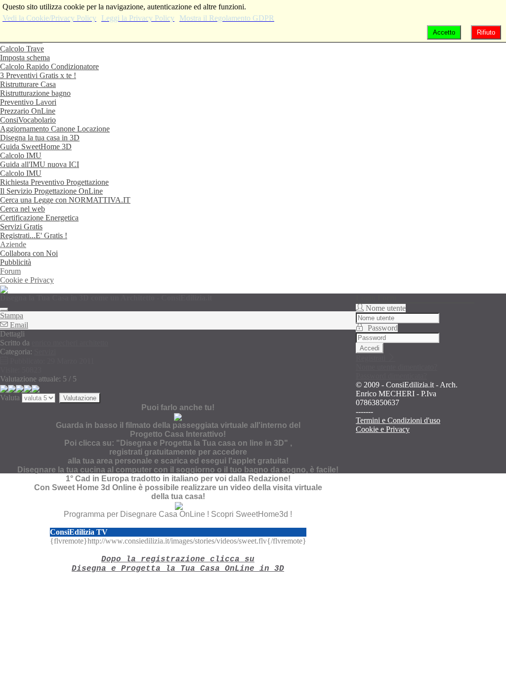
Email (18, 325)
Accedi (370, 348)
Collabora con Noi (29, 253)
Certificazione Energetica (39, 217)
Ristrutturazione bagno (35, 93)
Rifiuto (486, 32)
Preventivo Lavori (28, 102)
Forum (10, 271)
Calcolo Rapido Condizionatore (49, 66)
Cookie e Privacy (27, 280)
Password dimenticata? (391, 376)
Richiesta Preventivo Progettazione (54, 182)
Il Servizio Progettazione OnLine (51, 191)
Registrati (371, 358)
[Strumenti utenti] (4, 309)
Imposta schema (25, 57)
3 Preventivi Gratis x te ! (38, 75)
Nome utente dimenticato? (396, 367)
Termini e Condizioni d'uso (398, 420)
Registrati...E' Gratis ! (33, 235)
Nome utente (386, 308)
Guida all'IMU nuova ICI (39, 164)
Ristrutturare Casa (28, 84)
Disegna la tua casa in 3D (40, 137)
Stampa (11, 315)
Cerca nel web (22, 209)
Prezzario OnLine (27, 111)
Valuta (10, 397)
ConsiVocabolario (28, 120)
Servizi (45, 351)
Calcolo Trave (22, 48)
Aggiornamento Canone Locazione (55, 129)
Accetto (444, 32)
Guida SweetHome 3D (36, 146)
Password (383, 328)
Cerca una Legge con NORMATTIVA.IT (65, 200)
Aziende (13, 244)
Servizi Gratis (21, 226)
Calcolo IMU (21, 155)
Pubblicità (15, 262)
